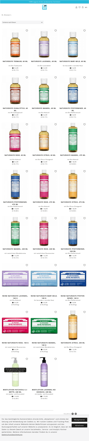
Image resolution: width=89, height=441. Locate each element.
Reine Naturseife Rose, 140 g (15, 343)
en (86, 7)
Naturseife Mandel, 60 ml (44, 108)
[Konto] (76, 7)
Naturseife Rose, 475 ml (44, 202)
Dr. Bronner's (6, 15)
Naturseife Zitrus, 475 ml (73, 202)
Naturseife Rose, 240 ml (44, 249)
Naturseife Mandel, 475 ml (72, 155)
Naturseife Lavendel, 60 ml (44, 61)
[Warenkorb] (83, 7)
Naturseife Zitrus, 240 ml (73, 343)
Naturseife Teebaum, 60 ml (15, 61)
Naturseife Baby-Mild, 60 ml (73, 61)
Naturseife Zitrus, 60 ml (44, 155)
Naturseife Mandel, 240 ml (15, 249)
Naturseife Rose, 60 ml (15, 155)
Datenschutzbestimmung (12, 435)
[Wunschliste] (80, 7)
